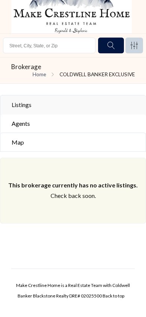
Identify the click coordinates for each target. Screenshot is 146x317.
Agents (21, 123)
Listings (21, 104)
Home (39, 74)
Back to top (113, 296)
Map (18, 142)
